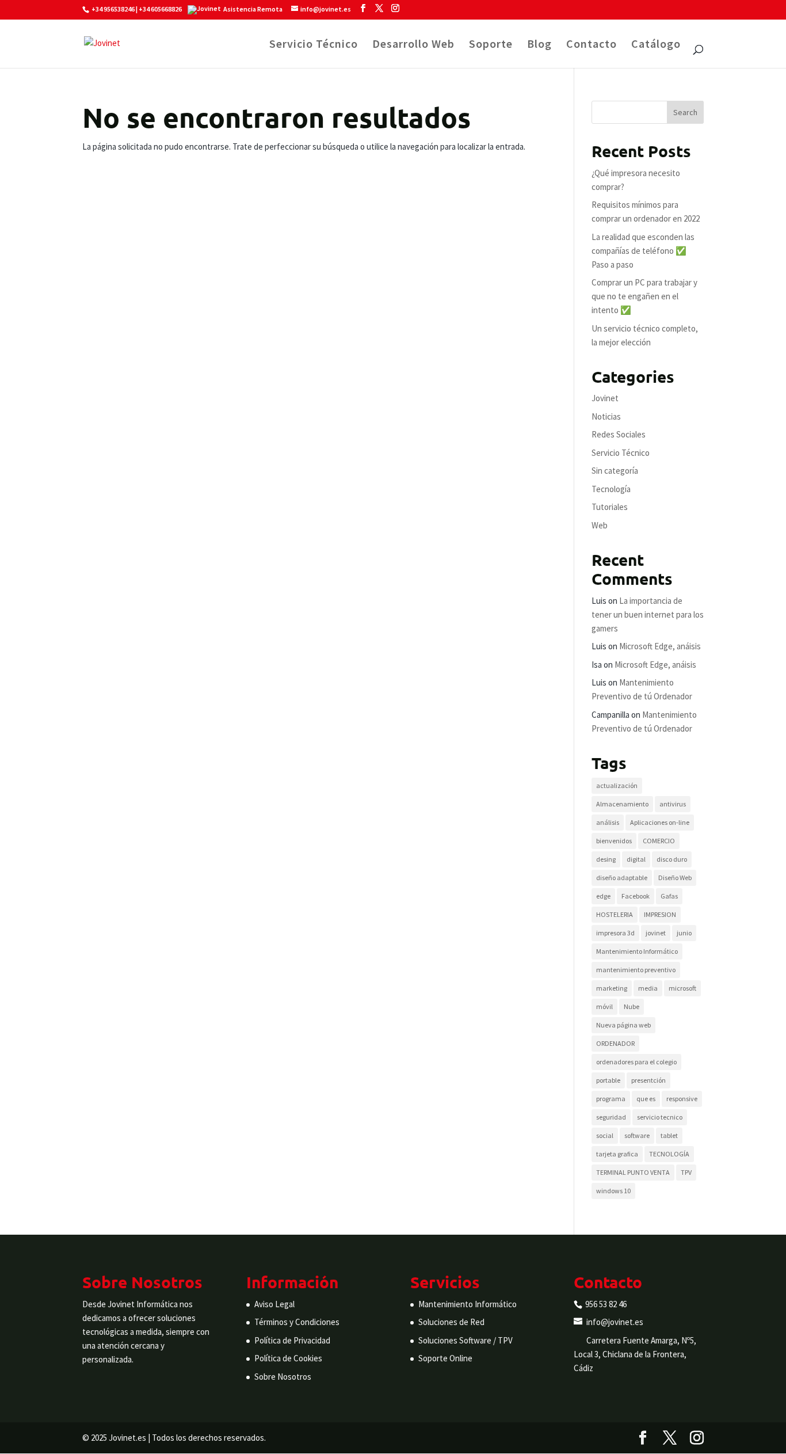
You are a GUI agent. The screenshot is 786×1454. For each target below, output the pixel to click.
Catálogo (656, 45)
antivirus (672, 804)
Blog (539, 45)
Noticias (606, 416)
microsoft (682, 988)
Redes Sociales (619, 434)
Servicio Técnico (313, 45)
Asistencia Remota (253, 9)
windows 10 (613, 1190)
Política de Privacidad (292, 1340)
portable (608, 1080)
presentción (648, 1080)
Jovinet (605, 398)
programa (610, 1098)
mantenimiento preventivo (636, 969)
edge (603, 896)
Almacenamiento (622, 804)
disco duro (672, 859)
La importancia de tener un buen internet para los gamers (648, 614)
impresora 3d (615, 932)
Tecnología (611, 489)
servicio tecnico (659, 1117)
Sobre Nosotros (282, 1376)
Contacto (591, 45)
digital (636, 859)
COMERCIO (659, 840)
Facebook (635, 896)
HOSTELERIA (614, 914)
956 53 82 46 (606, 1304)
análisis (607, 822)
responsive (681, 1098)
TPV (686, 1172)
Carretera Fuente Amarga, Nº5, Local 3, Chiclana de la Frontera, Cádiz (635, 1354)
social (604, 1135)
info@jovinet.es (614, 1321)
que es (645, 1098)
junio (684, 932)
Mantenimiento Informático (637, 951)
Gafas (669, 896)
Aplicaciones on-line (659, 822)
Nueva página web (623, 1025)
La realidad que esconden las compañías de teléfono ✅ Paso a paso (643, 250)
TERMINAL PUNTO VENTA (633, 1172)
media (648, 988)
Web (600, 525)
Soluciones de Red (451, 1321)
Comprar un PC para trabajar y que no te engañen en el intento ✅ (644, 296)
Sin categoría (615, 470)
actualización (617, 785)
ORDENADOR (615, 1043)
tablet (669, 1135)
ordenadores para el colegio (636, 1061)
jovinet (656, 932)
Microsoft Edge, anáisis (660, 646)
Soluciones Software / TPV (465, 1340)
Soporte (491, 45)
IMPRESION (660, 914)
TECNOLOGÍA (669, 1154)
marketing (611, 988)
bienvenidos (614, 840)
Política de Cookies (288, 1358)
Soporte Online (445, 1358)
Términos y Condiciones (296, 1321)
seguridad (611, 1117)
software (637, 1135)
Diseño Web (675, 877)
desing (606, 859)
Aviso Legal (274, 1304)
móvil (604, 1006)
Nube (631, 1006)
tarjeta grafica (617, 1154)
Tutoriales (610, 506)
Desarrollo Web (413, 45)
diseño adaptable (621, 877)
